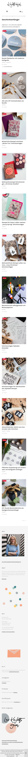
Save (5, 30)
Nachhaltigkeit (5, 744)
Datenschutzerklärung (12, 740)
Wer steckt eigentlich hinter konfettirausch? (11, 561)
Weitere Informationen (13, 755)
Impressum (4, 740)
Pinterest (15, 692)
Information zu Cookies (7, 742)
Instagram (4, 682)
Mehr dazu (4, 578)
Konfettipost (17, 702)
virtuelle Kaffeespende (14, 671)
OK (17, 756)
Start (3, 16)
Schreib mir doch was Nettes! (8, 631)
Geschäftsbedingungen (17, 742)
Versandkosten (8, 66)
